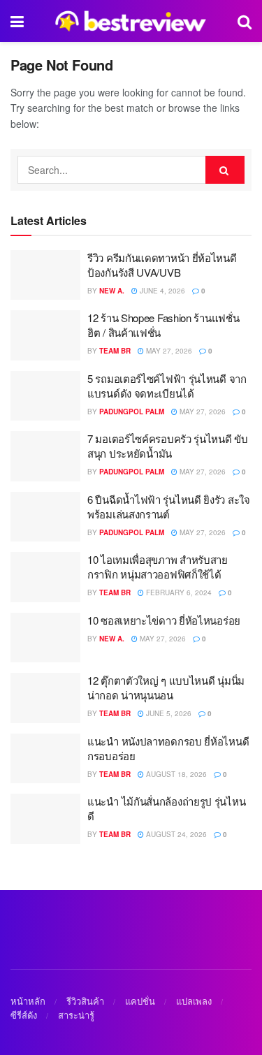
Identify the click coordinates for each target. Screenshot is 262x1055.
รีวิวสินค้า (85, 1000)
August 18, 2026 (175, 774)
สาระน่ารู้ (76, 1014)
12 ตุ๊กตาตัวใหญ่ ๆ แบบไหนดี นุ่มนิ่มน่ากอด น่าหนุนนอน (166, 687)
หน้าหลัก (27, 1000)
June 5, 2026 (167, 713)
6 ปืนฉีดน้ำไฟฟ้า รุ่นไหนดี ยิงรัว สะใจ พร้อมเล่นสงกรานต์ (168, 506)
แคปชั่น (140, 1000)
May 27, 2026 (168, 351)
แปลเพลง (194, 1000)
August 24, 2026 (175, 834)
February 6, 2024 (178, 592)
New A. (111, 291)
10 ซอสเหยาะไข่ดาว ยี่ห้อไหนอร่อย (163, 620)
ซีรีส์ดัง (23, 1014)
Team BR (115, 351)
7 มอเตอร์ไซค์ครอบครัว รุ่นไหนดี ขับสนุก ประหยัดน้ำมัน (167, 445)
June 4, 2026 (161, 291)
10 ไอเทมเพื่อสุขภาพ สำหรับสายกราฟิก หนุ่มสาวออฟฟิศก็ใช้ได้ (157, 566)
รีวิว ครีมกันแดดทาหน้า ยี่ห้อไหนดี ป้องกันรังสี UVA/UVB (162, 264)
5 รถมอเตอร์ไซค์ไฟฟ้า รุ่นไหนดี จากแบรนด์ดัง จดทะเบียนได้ (167, 385)
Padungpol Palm (131, 411)
